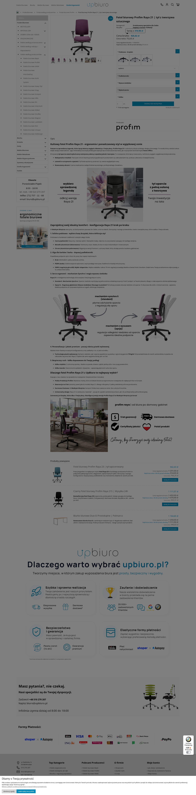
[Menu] (192, 736)
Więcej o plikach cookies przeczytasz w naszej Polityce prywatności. (24, 787)
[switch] (188, 752)
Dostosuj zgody (9, 791)
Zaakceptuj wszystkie (26, 791)
